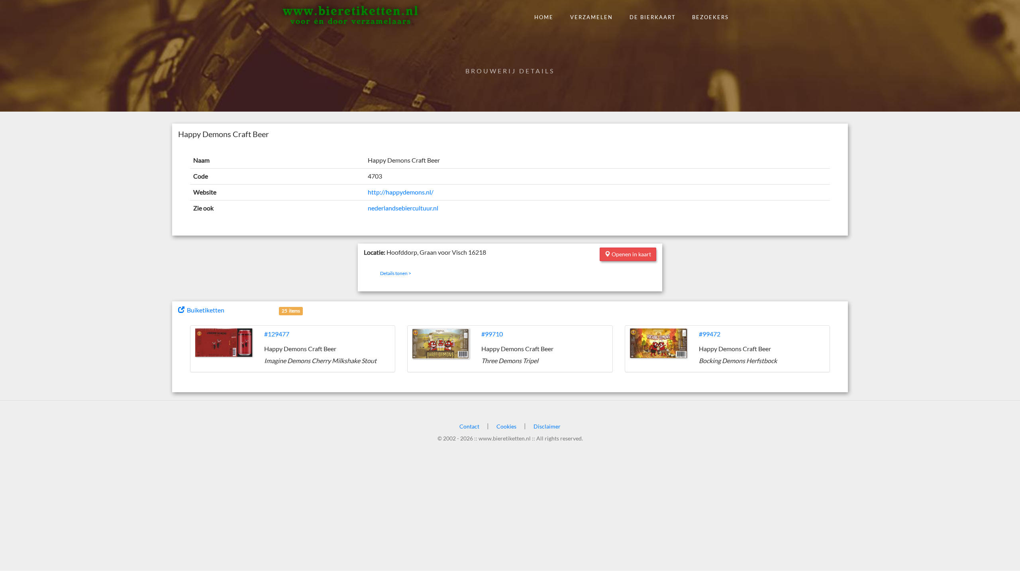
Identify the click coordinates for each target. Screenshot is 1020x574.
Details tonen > (395, 273)
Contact (469, 426)
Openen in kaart (630, 254)
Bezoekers (710, 17)
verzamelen (591, 17)
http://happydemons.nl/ (401, 192)
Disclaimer (547, 426)
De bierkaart (653, 17)
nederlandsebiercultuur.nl (403, 208)
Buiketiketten (204, 310)
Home (543, 17)
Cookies (506, 426)
